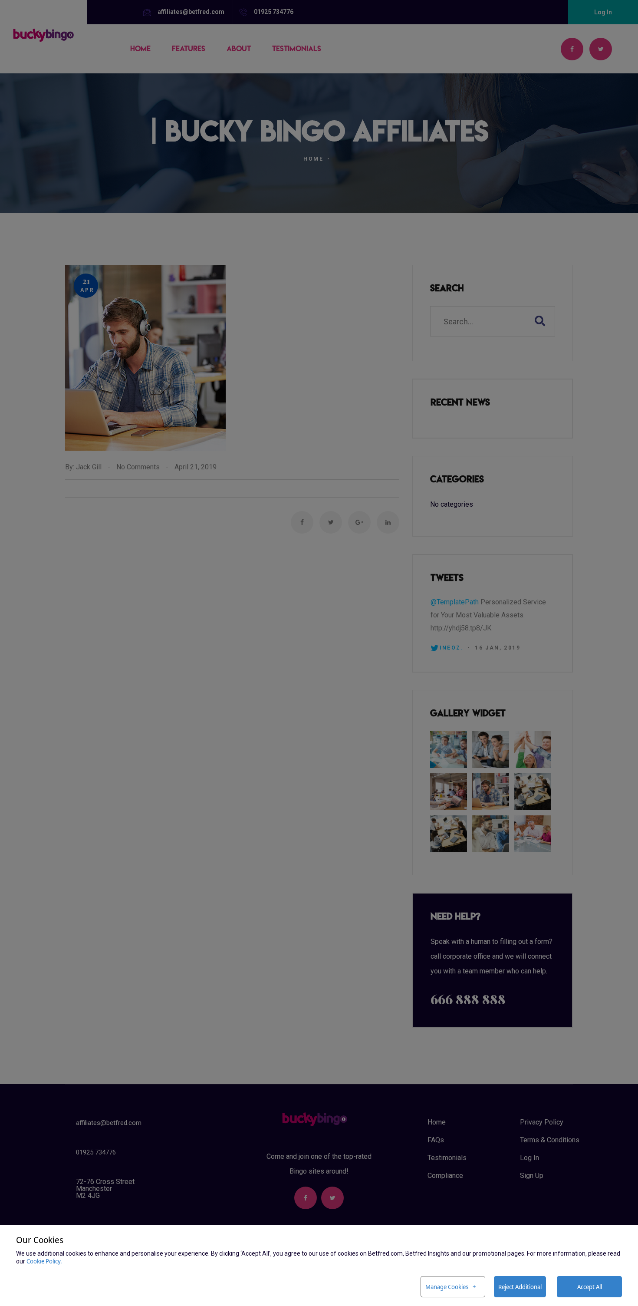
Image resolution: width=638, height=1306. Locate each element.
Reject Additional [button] (520, 1287)
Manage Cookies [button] (446, 1287)
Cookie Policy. (44, 1261)
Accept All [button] (589, 1287)
